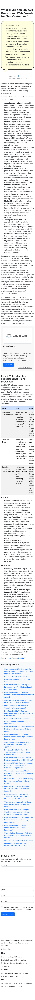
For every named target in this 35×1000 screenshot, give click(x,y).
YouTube (12, 983)
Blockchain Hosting (8, 963)
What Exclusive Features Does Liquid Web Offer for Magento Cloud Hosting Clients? (18, 804)
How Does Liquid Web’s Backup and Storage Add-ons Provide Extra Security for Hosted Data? (18, 687)
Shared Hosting (7, 957)
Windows (14, 976)
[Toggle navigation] (33, 3)
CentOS (4, 973)
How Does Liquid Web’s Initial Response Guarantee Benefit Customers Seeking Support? (19, 679)
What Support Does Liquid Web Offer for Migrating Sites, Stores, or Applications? (18, 744)
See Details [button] (8, 365)
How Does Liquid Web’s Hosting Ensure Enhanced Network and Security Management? (18, 819)
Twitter (18, 983)
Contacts (20, 986)
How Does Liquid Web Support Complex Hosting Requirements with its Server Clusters (19, 729)
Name (4, 889)
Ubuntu (10, 973)
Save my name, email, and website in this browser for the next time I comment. (18, 908)
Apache (4, 976)
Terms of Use (6, 986)
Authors (24, 983)
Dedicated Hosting (8, 960)
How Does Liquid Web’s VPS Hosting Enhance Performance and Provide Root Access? (19, 694)
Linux (9, 976)
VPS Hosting (17, 957)
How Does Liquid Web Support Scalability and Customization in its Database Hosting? (17, 752)
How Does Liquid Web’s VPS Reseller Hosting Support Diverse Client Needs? (18, 759)
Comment (5, 865)
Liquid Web (22, 658)
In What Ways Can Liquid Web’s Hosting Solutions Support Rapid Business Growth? (18, 781)
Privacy (14, 986)
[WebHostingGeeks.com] (5, 936)
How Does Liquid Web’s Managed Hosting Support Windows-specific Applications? (17, 721)
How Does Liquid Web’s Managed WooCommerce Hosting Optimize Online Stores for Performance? (16, 812)
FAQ (9, 658)
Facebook (4, 983)
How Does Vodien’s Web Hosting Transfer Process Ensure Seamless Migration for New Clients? (17, 796)
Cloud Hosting (20, 960)
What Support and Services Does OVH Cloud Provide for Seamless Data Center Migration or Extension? (19, 671)
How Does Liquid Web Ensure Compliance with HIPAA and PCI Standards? (15, 827)
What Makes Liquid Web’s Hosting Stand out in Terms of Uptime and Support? (16, 788)
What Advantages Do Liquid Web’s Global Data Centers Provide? (16, 707)
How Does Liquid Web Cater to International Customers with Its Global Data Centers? (18, 713)
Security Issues (6, 966)
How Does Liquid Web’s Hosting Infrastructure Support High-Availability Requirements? (18, 736)
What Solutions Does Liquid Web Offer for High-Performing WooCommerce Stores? (18, 835)
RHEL (20, 973)
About (29, 983)
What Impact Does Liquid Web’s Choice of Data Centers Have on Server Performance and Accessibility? (18, 843)
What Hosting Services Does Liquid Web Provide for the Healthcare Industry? (19, 701)
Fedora (15, 973)
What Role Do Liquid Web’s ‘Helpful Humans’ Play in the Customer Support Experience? (18, 773)
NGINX (25, 973)
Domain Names (21, 963)
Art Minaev (13, 76)
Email (3, 895)
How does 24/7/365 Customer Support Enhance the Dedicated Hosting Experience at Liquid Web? (18, 765)
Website (4, 901)
